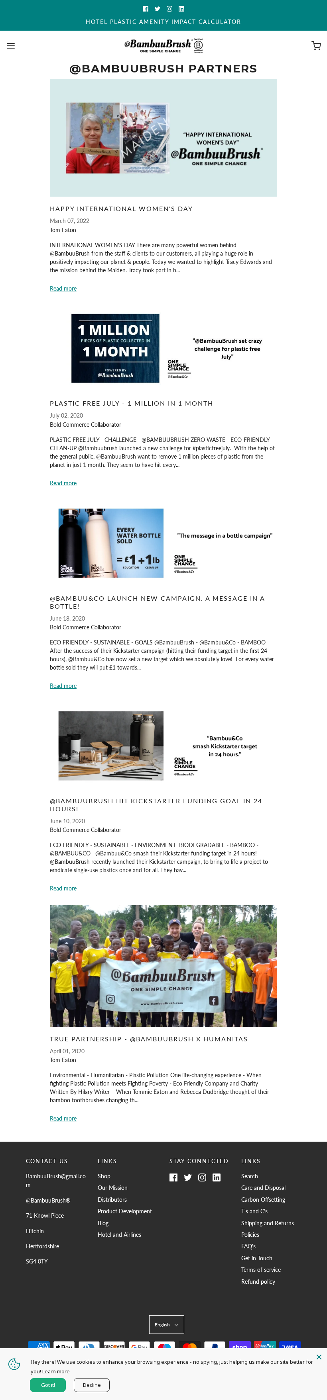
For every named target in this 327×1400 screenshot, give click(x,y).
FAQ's (248, 1246)
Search (249, 1176)
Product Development (125, 1211)
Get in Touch (256, 1258)
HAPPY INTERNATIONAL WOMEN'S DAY (121, 208)
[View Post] (163, 138)
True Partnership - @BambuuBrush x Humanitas (149, 1039)
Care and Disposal (263, 1187)
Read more (63, 288)
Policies (250, 1234)
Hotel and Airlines (119, 1234)
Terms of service (261, 1269)
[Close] (319, 1356)
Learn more (56, 1371)
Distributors (112, 1199)
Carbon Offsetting (263, 1199)
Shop (104, 1176)
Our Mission (113, 1187)
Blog (103, 1223)
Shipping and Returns (267, 1223)
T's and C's (254, 1211)
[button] (166, 1324)
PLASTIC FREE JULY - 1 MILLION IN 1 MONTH (131, 403)
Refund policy (258, 1281)
